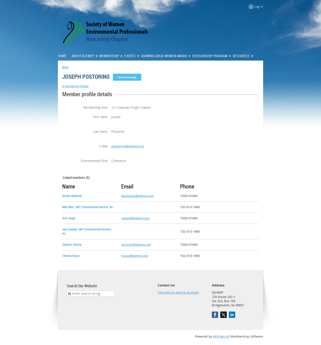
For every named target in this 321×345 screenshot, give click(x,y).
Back (65, 67)
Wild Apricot (221, 336)
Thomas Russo (71, 256)
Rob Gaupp (68, 218)
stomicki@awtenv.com (136, 244)
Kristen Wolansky (72, 196)
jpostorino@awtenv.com (127, 146)
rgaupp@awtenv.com (135, 218)
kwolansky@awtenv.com (137, 196)
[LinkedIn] (232, 315)
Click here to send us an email (178, 292)
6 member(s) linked (75, 86)
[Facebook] (215, 315)
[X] (223, 315)
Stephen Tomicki (71, 244)
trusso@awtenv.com (134, 256)
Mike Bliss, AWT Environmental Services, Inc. (88, 207)
